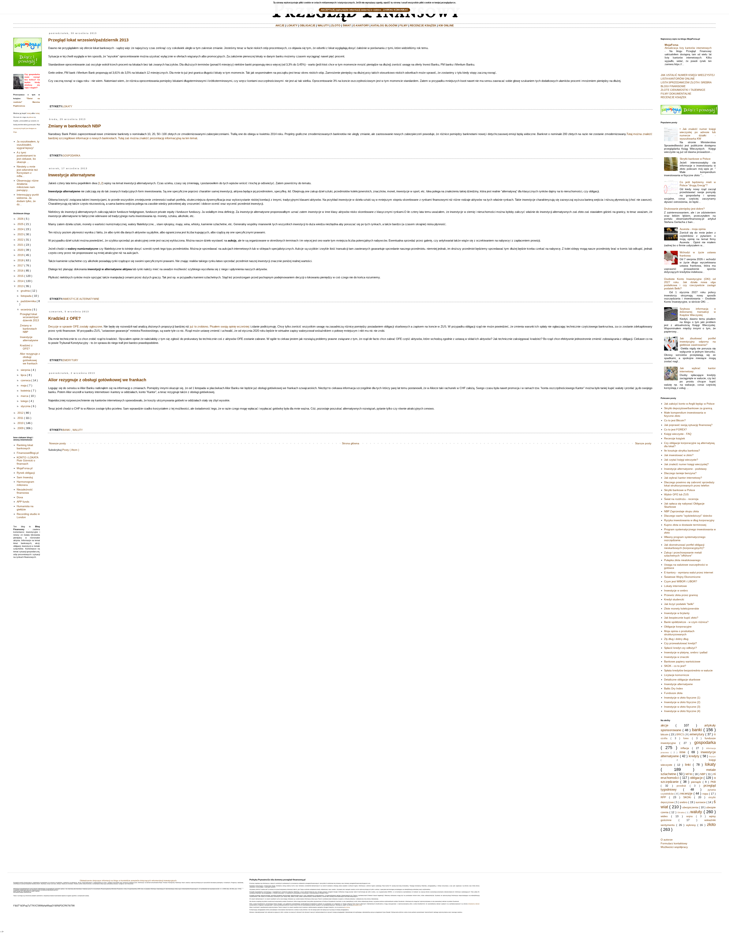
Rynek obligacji (26, 472)
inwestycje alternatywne (81, 299)
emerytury (70, 360)
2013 (20, 286)
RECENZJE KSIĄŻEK (423, 25)
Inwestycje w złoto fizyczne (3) (682, 706)
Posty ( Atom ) (70, 449)
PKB (713, 781)
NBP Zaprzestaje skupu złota (681, 511)
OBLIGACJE (307, 25)
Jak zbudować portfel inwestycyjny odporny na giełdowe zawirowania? (698, 341)
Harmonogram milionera (25, 483)
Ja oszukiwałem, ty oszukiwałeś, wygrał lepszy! (28, 144)
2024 (20, 229)
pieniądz (696, 781)
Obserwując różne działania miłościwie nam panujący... (28, 185)
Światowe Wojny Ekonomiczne (682, 576)
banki (66, 430)
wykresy (691, 824)
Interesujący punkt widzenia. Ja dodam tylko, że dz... (28, 199)
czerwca (26, 380)
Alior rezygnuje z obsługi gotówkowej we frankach (97, 379)
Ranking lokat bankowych (25, 447)
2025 (20, 224)
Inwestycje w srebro (676, 590)
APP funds (23, 501)
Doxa (20, 497)
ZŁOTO (335, 25)
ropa (705, 793)
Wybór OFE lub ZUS (676, 494)
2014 (20, 281)
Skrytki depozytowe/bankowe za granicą (688, 408)
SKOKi (687, 797)
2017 (20, 265)
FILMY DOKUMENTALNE (676, 93)
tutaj (29, 113)
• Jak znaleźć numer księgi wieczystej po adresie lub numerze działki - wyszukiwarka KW (698, 133)
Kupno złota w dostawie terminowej (685, 524)
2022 (20, 239)
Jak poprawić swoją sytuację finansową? (688, 424)
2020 (20, 249)
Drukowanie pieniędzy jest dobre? (684, 208)
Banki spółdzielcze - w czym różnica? (686, 622)
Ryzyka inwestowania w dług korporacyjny (689, 520)
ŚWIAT (347, 25)
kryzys (712, 756)
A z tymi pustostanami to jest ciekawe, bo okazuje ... (26, 157)
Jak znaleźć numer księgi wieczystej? (686, 464)
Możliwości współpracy (674, 847)
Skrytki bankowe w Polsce (695, 158)
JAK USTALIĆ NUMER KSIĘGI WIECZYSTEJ (688, 75)
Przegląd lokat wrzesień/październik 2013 (88, 40)
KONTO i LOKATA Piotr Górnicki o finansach (27, 460)
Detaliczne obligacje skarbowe (682, 679)
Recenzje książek (674, 438)
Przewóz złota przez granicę (681, 595)
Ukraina (681, 812)
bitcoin (664, 734)
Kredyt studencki (674, 599)
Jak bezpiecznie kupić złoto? (681, 617)
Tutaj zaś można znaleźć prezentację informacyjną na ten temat (157, 138)
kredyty (694, 756)
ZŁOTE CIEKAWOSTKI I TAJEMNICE (683, 89)
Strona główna (350, 443)
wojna (689, 816)
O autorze (667, 839)
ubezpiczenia (690, 807)
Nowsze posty (57, 443)
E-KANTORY (361, 25)
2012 (20, 412)
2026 (20, 218)
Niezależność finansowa (25, 491)
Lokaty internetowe (675, 585)
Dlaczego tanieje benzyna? (680, 473)
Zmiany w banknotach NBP (74, 126)
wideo (664, 816)
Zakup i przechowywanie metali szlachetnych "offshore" (683, 554)
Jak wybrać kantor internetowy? (683, 477)
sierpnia (25, 369)
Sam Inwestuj (25, 477)
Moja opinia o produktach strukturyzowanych (679, 633)
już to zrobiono (199, 326)
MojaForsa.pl (24, 468)
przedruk (681, 786)
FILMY (403, 25)
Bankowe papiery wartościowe (682, 661)
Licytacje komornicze (676, 674)
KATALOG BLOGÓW (384, 25)
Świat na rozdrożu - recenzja (681, 498)
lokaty (67, 106)
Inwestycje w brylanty (677, 613)
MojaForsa (671, 44)
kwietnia (25, 390)
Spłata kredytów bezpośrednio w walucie (688, 670)
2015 (20, 275)
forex (686, 738)
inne (682, 752)
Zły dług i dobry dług (676, 638)
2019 (20, 255)
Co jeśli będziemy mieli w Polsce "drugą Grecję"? (698, 184)
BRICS (680, 734)
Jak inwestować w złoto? (678, 455)
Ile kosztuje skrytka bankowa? (682, 450)
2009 (20, 428)
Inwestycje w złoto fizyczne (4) (682, 711)
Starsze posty (643, 443)
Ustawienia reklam (474, 904)
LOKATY (292, 25)
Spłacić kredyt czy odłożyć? (680, 647)
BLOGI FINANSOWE (673, 86)
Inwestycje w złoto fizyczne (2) (682, 702)
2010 (20, 423)
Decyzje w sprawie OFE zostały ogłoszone (75, 326)
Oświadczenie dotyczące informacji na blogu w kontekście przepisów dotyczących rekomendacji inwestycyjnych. (128, 880)
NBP (702, 774)
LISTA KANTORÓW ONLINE (678, 78)
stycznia (25, 406)
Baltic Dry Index (673, 688)
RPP (663, 797)
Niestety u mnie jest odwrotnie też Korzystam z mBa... (27, 171)
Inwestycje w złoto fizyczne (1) (682, 697)
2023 (20, 234)
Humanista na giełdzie (25, 508)
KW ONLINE (446, 25)
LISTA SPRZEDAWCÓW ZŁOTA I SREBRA (686, 82)
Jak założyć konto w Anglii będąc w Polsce (689, 403)
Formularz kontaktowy (674, 843)
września (26, 309)
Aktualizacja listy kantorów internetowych (688, 48)
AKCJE (279, 25)
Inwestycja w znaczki (676, 656)
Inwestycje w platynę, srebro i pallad (685, 652)
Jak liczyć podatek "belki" (679, 603)
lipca (23, 375)
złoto (711, 824)
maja (24, 385)
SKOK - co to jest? (675, 665)
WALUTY (323, 25)
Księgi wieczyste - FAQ (677, 433)
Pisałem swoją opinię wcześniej (229, 326)
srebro (683, 802)
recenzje (686, 793)
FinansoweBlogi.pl (28, 452)
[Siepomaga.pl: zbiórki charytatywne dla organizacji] (27, 65)
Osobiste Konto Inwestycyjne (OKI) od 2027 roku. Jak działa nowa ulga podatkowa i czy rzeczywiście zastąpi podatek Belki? (690, 283)
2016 (20, 270)
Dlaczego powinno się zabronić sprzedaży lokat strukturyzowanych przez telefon (689, 484)
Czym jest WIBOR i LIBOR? (680, 581)
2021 (20, 244)
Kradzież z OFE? (64, 318)
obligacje (696, 778)
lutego (24, 401)
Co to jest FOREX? (675, 429)
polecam (31, 117)
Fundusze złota (673, 693)
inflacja (685, 748)
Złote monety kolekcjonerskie (681, 608)
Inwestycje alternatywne (71, 175)
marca (24, 395)
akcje (664, 725)
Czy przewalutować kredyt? (680, 643)
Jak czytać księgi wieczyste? (681, 459)
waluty (78, 430)
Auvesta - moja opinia (693, 228)
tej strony (347, 907)
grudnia (25, 290)
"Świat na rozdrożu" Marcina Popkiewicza (26, 102)
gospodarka (71, 155)
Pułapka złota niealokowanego (682, 560)
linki (688, 764)
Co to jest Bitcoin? (675, 420)
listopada (26, 295)
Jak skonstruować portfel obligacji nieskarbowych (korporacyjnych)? (684, 546)
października (28, 301)
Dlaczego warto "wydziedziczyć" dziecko (688, 515)
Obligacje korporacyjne (678, 626)
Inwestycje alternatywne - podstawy (685, 468)
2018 (20, 260)
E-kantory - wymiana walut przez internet (688, 572)
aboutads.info (357, 905)
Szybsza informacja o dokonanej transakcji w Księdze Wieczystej (698, 312)
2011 (20, 417)
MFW (689, 774)
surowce (701, 802)
